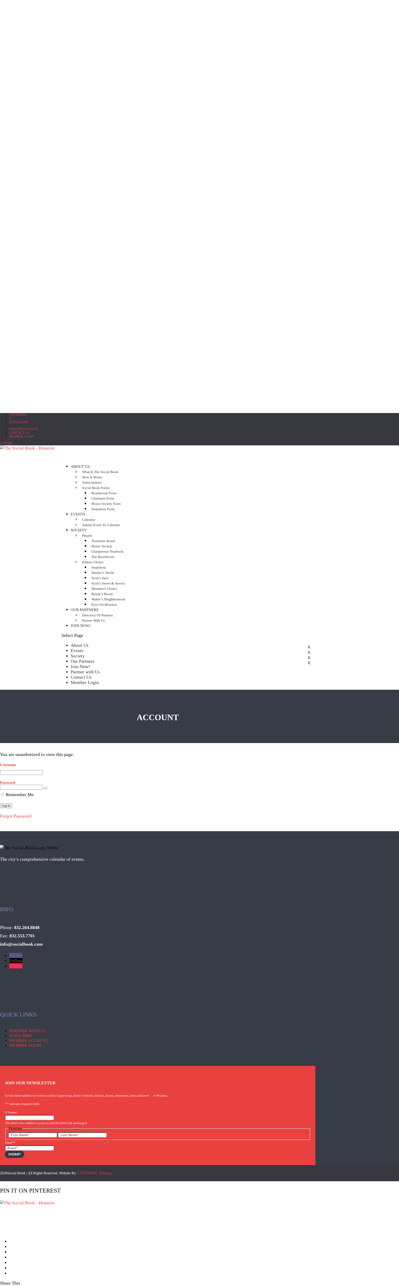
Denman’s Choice (104, 589)
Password (7, 783)
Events (78, 514)
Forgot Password (15, 815)
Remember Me (19, 794)
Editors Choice (92, 562)
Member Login (21, 436)
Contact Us (19, 433)
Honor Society (101, 546)
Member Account (28, 1040)
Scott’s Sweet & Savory (108, 583)
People (87, 535)
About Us (79, 645)
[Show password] (45, 788)
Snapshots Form (103, 509)
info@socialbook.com (21, 944)
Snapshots (98, 567)
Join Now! (81, 626)
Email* (10, 1142)
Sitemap (105, 1173)
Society (79, 530)
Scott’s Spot (99, 578)
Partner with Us (23, 429)
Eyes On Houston (104, 604)
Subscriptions (92, 482)
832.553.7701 (22, 935)
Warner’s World (102, 573)
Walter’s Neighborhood (108, 599)
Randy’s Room (102, 594)
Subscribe (20, 1035)
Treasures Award (103, 541)
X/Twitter (11, 1112)
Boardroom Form (103, 493)
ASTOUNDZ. (87, 1173)
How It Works (92, 477)
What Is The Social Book (100, 472)
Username (8, 765)
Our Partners (82, 661)
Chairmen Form (102, 498)
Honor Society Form (106, 504)
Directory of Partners (97, 615)
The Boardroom (102, 557)
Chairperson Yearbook (107, 551)
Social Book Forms (96, 488)
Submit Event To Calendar (101, 525)
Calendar (88, 520)
